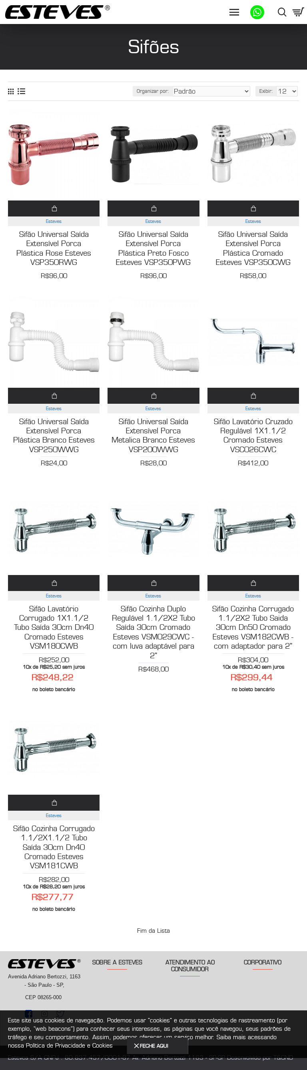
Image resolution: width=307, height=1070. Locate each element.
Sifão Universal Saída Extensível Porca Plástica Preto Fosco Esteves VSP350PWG (153, 248)
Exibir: (266, 91)
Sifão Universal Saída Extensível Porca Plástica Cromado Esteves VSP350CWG (253, 248)
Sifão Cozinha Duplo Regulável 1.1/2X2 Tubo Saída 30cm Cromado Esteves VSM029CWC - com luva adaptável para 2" (153, 632)
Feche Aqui (154, 1046)
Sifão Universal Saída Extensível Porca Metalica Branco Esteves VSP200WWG (153, 435)
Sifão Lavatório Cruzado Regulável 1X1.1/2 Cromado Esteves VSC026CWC (253, 435)
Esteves (54, 221)
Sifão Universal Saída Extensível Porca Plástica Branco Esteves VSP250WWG (54, 435)
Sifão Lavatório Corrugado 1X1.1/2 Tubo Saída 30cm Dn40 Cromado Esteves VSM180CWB (54, 628)
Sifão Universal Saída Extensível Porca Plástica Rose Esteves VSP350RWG (53, 248)
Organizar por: (153, 91)
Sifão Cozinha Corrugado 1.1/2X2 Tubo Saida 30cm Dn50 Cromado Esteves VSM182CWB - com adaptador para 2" (253, 628)
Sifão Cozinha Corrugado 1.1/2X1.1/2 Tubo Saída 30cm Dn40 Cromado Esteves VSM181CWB (54, 847)
